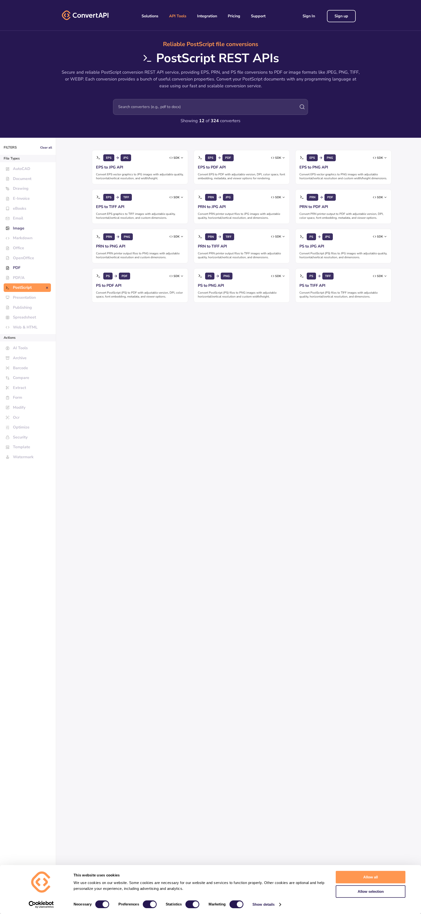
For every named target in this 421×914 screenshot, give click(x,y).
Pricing (234, 16)
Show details (263, 904)
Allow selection (371, 891)
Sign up (341, 16)
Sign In (309, 16)
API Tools (177, 16)
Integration (207, 16)
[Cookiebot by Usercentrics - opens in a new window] (41, 904)
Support (258, 16)
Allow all (370, 877)
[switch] (150, 904)
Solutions (150, 16)
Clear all (46, 147)
